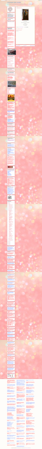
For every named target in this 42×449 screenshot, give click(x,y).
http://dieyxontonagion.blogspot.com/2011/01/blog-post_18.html (11, 125)
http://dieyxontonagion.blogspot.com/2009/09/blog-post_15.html (11, 133)
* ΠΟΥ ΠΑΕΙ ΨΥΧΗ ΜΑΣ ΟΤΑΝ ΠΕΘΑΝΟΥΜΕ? (10, 61)
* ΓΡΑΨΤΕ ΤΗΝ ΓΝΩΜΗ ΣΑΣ (10, 60)
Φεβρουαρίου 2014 (10, 239)
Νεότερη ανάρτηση (18, 45)
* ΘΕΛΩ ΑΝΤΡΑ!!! (9, 62)
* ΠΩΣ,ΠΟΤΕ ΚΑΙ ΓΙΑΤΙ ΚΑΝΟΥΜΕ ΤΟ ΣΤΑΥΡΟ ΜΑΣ (11, 225)
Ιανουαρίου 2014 (10, 240)
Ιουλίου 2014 (10, 208)
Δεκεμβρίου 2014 (10, 204)
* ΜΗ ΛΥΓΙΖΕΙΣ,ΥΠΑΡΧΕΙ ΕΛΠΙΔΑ (11, 231)
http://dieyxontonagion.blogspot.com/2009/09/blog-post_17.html (11, 128)
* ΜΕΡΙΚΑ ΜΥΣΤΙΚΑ (10, 236)
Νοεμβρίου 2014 (10, 205)
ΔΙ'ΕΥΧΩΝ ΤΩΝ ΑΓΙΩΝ (14, 2)
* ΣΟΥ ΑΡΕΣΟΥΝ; (10, 223)
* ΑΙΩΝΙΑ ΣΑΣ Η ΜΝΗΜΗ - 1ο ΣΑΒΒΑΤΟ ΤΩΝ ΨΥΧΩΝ (10, 65)
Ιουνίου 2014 (10, 209)
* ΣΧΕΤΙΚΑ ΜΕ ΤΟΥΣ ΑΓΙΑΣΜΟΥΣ (11, 63)
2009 (8, 244)
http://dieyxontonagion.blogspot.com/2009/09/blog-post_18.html (11, 129)
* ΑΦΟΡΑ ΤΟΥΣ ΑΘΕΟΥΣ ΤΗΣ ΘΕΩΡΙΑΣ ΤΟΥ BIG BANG (11, 219)
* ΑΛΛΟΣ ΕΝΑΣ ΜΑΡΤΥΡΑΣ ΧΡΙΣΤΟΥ (11, 213)
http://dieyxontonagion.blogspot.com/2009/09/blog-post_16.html (11, 136)
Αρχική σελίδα (25, 45)
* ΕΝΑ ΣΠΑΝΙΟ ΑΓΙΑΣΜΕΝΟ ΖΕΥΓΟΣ (11, 235)
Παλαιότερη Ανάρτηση (32, 45)
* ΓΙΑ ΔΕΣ (9, 227)
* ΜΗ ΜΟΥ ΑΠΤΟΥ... (10, 234)
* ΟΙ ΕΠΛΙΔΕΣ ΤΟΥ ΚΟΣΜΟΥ (10, 229)
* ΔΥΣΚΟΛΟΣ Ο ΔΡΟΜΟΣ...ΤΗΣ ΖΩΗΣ (10, 215)
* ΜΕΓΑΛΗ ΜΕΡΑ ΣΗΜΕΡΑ (10, 64)
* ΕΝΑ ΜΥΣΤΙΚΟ (10, 233)
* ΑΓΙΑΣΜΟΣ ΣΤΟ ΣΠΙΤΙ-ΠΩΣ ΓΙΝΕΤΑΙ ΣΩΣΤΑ (10, 59)
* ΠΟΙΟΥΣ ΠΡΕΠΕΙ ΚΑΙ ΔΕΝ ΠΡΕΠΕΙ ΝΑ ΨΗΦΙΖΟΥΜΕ (11, 217)
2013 (8, 241)
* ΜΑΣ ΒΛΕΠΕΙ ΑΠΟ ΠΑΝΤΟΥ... (10, 226)
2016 (8, 202)
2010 (8, 243)
